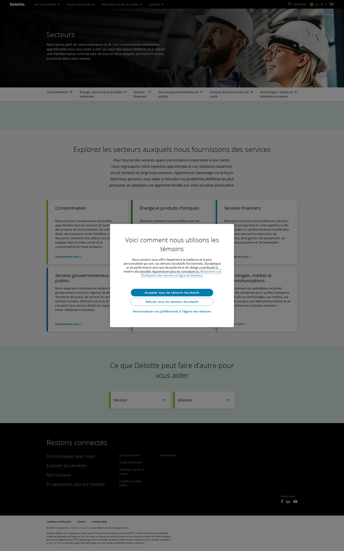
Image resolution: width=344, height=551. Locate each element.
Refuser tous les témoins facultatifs (172, 302)
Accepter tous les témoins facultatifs (172, 292)
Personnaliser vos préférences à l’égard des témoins (172, 311)
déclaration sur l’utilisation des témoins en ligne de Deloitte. (181, 273)
